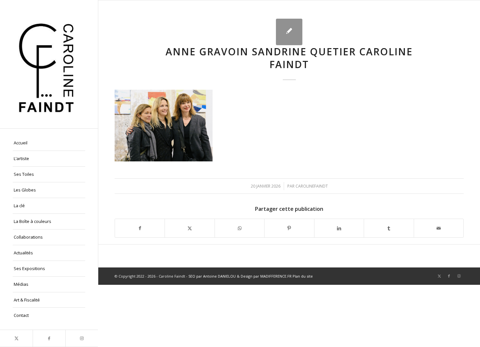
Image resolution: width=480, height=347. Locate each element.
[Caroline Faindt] (49, 64)
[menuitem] (49, 143)
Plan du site (303, 276)
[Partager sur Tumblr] (388, 228)
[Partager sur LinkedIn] (339, 228)
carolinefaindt (312, 186)
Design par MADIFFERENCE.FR (266, 276)
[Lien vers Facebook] (49, 338)
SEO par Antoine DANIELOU (212, 276)
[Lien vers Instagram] (81, 338)
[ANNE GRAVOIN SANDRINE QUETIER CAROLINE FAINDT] (289, 32)
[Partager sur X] (189, 228)
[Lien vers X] (16, 338)
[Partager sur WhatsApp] (239, 228)
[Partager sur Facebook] (140, 228)
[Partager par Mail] (438, 228)
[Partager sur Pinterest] (289, 228)
